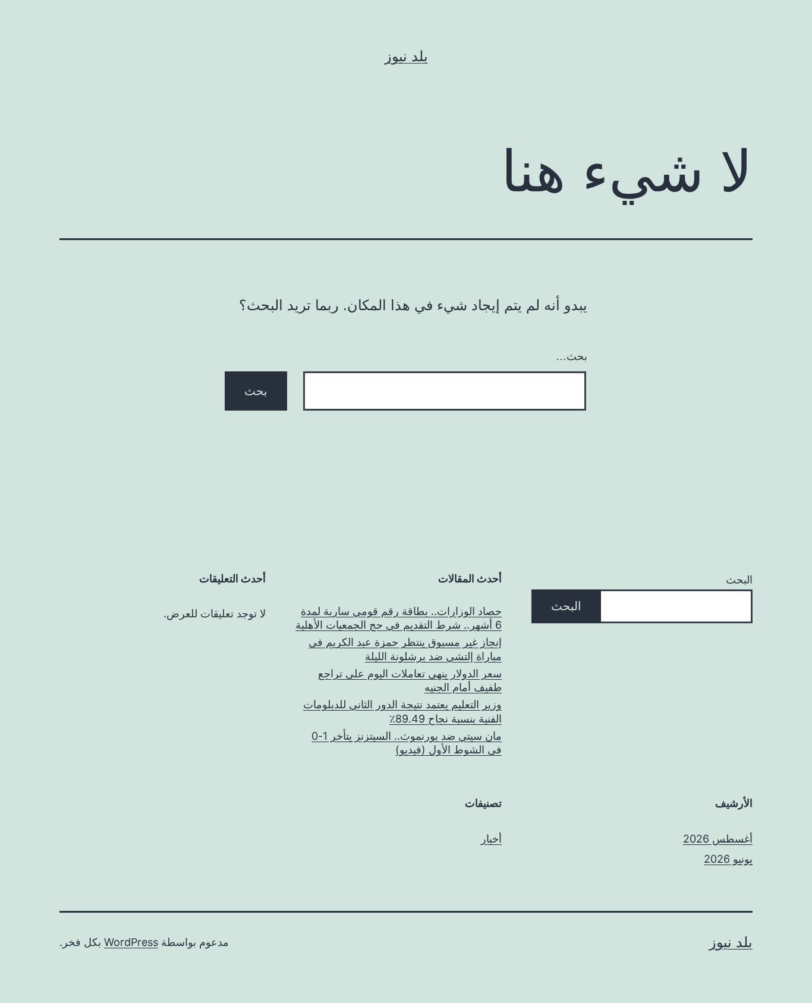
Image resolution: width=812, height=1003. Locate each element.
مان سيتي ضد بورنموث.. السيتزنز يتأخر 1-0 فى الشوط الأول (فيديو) (406, 743)
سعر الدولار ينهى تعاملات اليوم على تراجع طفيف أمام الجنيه (410, 680)
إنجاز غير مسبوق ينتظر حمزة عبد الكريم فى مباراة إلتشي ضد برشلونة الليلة (405, 649)
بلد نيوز (406, 56)
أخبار (491, 838)
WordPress (131, 942)
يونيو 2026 (728, 859)
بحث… (571, 356)
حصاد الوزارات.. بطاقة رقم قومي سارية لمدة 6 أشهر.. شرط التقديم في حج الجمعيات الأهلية (398, 618)
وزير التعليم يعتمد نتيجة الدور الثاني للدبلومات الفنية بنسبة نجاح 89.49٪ (402, 711)
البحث (739, 579)
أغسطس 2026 (718, 838)
